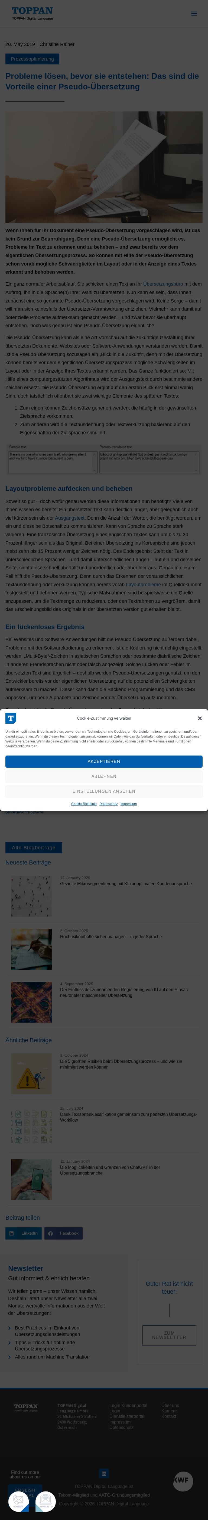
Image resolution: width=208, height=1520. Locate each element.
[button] (200, 718)
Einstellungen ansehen (104, 791)
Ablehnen (104, 776)
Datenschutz (108, 804)
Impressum (129, 804)
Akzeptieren (104, 761)
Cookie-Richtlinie (84, 804)
